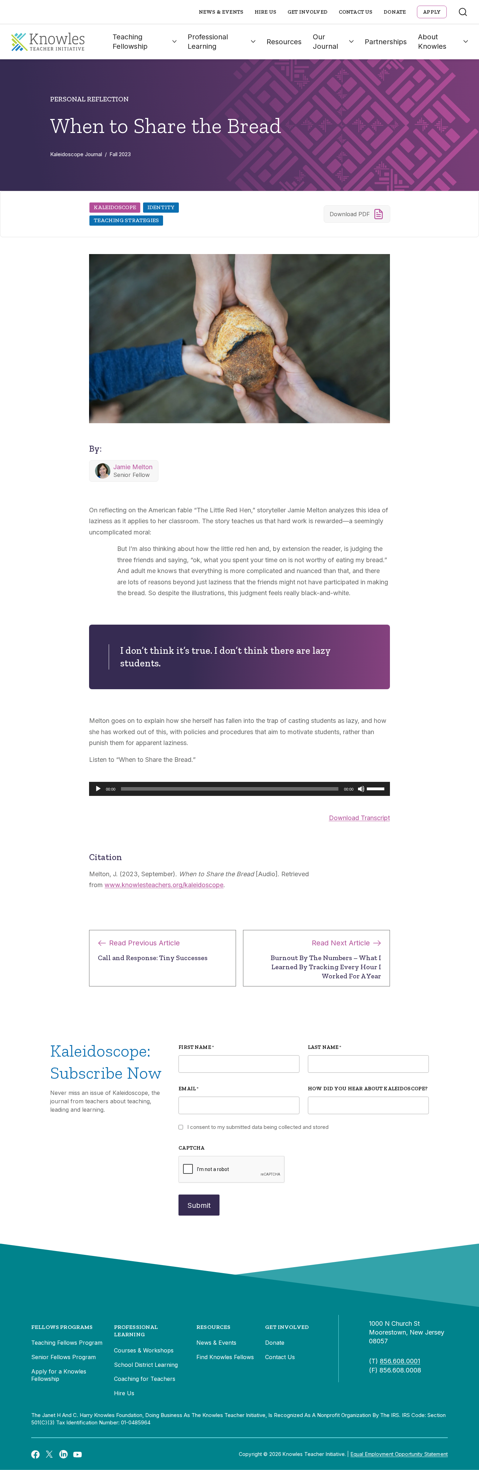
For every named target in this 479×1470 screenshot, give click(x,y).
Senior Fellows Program (63, 1357)
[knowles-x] (49, 1454)
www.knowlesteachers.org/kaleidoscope (163, 885)
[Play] (98, 788)
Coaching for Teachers (144, 1378)
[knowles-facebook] (35, 1453)
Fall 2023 (120, 154)
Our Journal (325, 42)
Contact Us (356, 12)
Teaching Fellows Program (66, 1342)
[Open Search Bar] (463, 12)
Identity (161, 207)
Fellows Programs (62, 1327)
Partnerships (386, 42)
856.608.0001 (400, 1361)
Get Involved (308, 12)
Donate (395, 12)
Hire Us (265, 12)
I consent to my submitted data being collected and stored (258, 1127)
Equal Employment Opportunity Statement (399, 1454)
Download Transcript (359, 818)
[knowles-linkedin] (63, 1454)
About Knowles (432, 42)
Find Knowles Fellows (225, 1357)
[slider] (376, 788)
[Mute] (361, 788)
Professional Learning (208, 42)
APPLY (432, 12)
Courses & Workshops (144, 1350)
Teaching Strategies (126, 220)
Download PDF (350, 214)
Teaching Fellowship (130, 42)
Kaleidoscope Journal (76, 154)
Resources (284, 42)
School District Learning (146, 1364)
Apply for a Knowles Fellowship (58, 1375)
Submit (199, 1205)
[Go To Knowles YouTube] (77, 1454)
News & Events (221, 12)
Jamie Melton (133, 467)
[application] (239, 789)
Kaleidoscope (115, 207)
